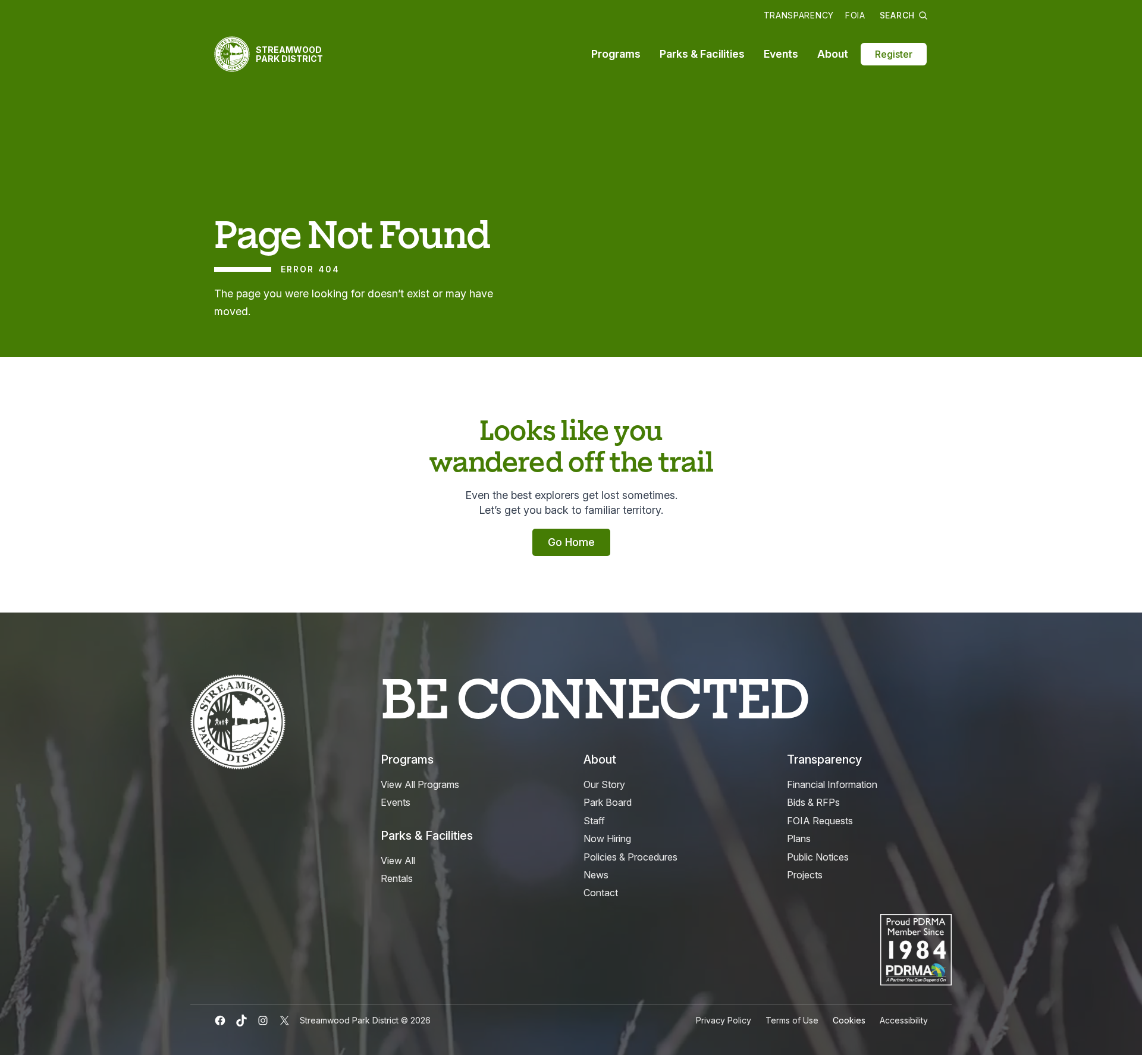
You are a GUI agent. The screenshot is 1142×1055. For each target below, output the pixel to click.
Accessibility (904, 1020)
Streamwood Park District (289, 54)
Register (893, 54)
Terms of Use (791, 1020)
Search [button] (897, 15)
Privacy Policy (723, 1020)
